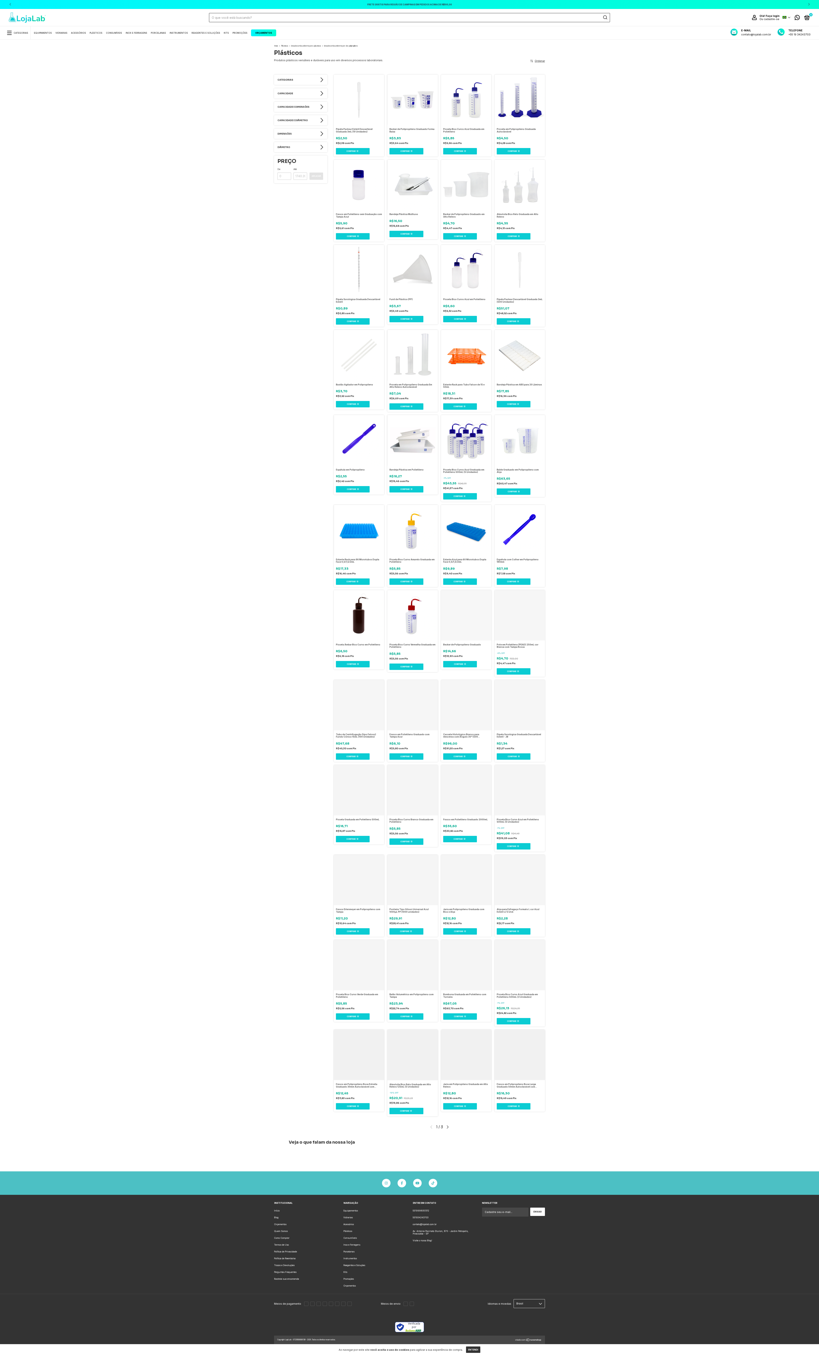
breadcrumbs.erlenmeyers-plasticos (306, 46)
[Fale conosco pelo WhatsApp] (797, 18)
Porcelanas (158, 33)
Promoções (239, 33)
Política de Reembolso (285, 1258)
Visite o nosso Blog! (422, 1240)
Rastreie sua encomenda (286, 1279)
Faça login (773, 15)
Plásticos (96, 33)
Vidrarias (61, 33)
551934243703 (420, 1217)
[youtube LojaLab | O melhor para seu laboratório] (417, 1183)
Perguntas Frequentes (285, 1272)
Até (295, 169)
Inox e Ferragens (136, 33)
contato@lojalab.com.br (425, 1224)
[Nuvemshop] (528, 1340)
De (278, 169)
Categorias (21, 33)
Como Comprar (281, 1238)
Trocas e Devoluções (284, 1265)
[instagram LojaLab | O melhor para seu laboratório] (386, 1183)
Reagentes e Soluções (206, 33)
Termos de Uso (281, 1244)
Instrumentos (179, 33)
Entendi (473, 1349)
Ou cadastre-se (769, 19)
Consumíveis (114, 33)
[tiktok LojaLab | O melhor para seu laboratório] (433, 1183)
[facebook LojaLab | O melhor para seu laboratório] (402, 1183)
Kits (226, 33)
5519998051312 (421, 1210)
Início (276, 46)
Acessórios (78, 33)
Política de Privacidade (285, 1251)
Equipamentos (43, 33)
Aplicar (316, 176)
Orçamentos (263, 33)
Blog (276, 1217)
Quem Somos (281, 1231)
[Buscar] (604, 17)
